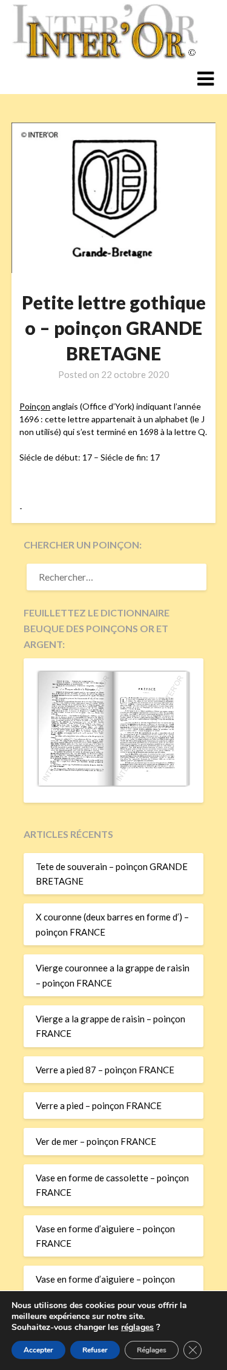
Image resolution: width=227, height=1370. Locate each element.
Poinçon (34, 406)
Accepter (38, 1350)
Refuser (95, 1350)
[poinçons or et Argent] (113, 783)
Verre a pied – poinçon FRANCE (99, 1105)
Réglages (151, 1350)
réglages (137, 1327)
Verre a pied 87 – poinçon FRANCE (105, 1069)
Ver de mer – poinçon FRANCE (96, 1141)
